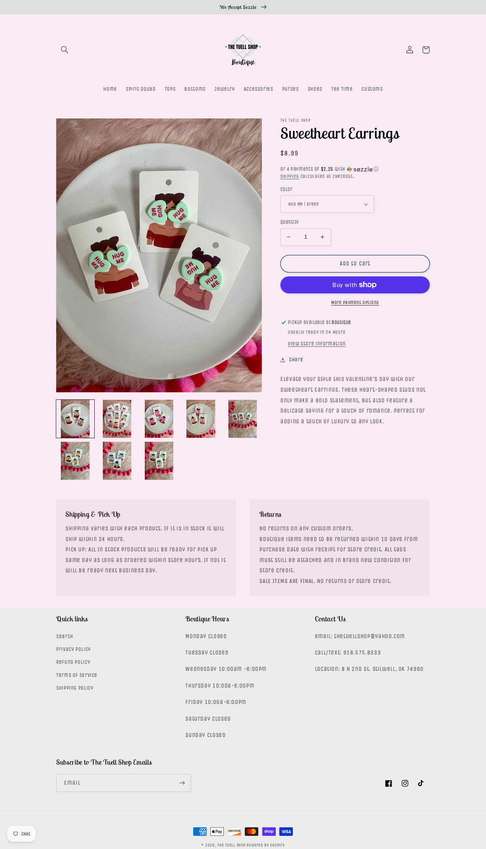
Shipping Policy (74, 688)
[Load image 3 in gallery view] (159, 419)
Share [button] (296, 360)
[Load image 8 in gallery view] (242, 419)
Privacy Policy (73, 649)
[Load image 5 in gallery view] (201, 419)
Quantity (289, 222)
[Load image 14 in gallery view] (117, 461)
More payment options (355, 302)
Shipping (289, 176)
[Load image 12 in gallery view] (75, 461)
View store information (317, 344)
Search (64, 636)
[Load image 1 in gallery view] (75, 419)
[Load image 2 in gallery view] (117, 419)
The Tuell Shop (231, 845)
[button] (64, 50)
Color (286, 189)
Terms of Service (76, 675)
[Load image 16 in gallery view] (159, 461)
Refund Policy (73, 662)
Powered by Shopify (265, 845)
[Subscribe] (182, 782)
